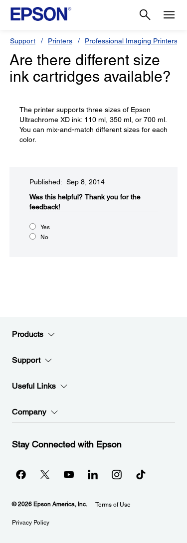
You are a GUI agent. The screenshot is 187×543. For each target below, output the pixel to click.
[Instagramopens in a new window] (117, 474)
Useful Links (34, 386)
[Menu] (169, 15)
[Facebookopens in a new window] (21, 474)
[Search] (145, 15)
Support (22, 41)
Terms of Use (113, 504)
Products (27, 334)
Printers (60, 41)
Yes (45, 227)
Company (29, 411)
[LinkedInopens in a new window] (93, 474)
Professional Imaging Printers (131, 41)
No (44, 237)
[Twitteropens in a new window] (45, 474)
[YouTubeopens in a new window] (69, 474)
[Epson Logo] (41, 13)
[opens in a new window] (141, 474)
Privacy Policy (30, 522)
